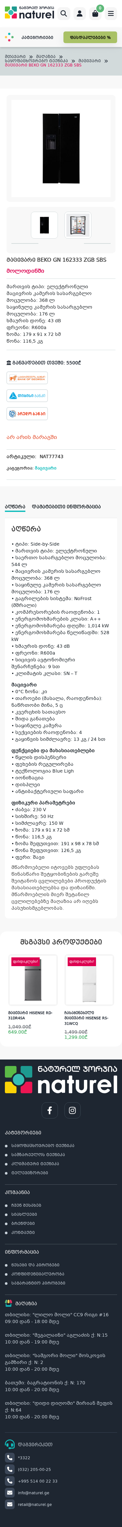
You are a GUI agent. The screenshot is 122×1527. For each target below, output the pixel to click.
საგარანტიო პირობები (38, 1283)
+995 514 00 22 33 (38, 1482)
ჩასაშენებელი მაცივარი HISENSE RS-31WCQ (86, 1019)
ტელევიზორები (29, 1173)
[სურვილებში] (53, 974)
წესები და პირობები (35, 1265)
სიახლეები (24, 1215)
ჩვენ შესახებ (26, 1206)
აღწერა (15, 507)
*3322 (24, 1458)
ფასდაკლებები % (90, 38)
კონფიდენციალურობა (37, 1274)
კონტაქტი (23, 1233)
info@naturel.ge (33, 1493)
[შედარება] (53, 986)
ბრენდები (23, 1224)
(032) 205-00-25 (34, 1470)
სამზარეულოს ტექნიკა (38, 1155)
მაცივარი (89, 61)
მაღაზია (46, 57)
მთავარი (15, 57)
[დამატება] (53, 961)
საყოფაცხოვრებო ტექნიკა (36, 61)
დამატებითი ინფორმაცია (66, 507)
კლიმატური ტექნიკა (35, 1164)
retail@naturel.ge (35, 1505)
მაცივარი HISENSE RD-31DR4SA (30, 1016)
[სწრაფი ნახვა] (52, 999)
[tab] (18, 505)
